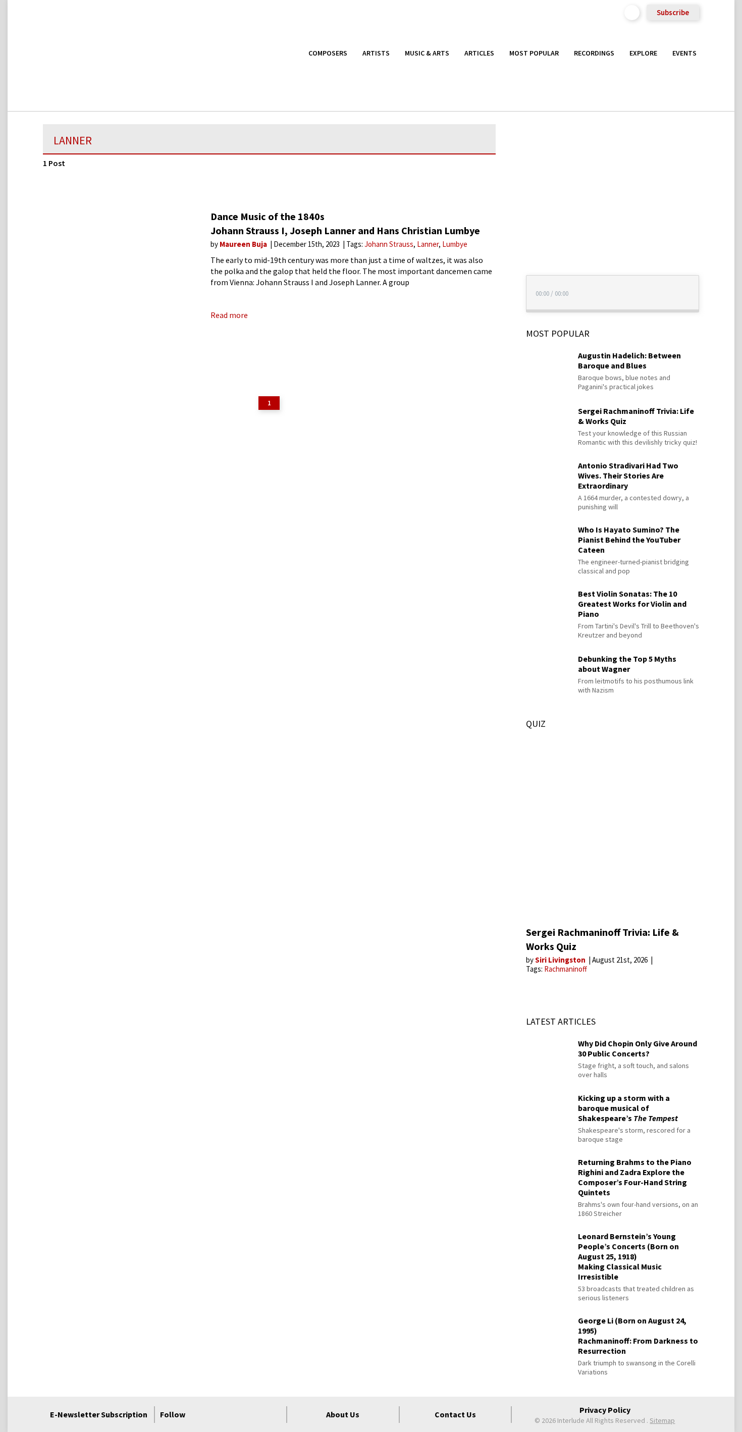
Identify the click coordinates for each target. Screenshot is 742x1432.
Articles (479, 53)
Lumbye (454, 244)
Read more (229, 315)
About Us (342, 1414)
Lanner (428, 244)
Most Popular (534, 53)
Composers (327, 53)
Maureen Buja (244, 244)
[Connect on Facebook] (200, 1414)
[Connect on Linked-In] (255, 1414)
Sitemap (662, 1420)
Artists (376, 53)
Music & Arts (427, 53)
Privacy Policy (604, 1410)
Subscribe (673, 12)
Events (684, 53)
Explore (643, 53)
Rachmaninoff (565, 969)
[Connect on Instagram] (237, 1414)
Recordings (594, 53)
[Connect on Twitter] (219, 1414)
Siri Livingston (561, 960)
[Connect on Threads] (273, 1414)
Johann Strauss (388, 244)
